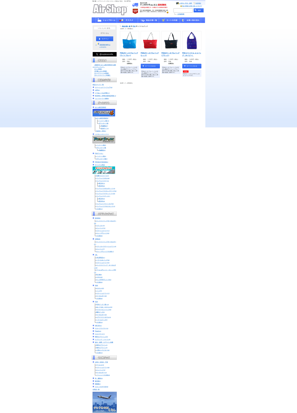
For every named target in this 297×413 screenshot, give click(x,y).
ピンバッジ (100, 228)
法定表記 (198, 3)
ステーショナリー (103, 230)
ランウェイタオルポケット (105, 188)
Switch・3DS (101, 131)
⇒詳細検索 (180, 14)
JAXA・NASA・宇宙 (101, 362)
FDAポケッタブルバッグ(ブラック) (170, 54)
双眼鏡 (98, 384)
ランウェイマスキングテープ (106, 191)
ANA (96, 285)
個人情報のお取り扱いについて (192, 6)
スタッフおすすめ (101, 386)
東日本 (102, 183)
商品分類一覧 (126, 26)
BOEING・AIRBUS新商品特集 (105, 96)
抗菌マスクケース (102, 176)
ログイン (105, 38)
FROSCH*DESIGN (101, 162)
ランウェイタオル (103, 178)
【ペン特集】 (98, 69)
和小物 (99, 274)
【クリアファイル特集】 (101, 73)
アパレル (100, 365)
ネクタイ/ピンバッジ (103, 309)
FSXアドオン (99, 153)
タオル (99, 277)
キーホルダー (101, 296)
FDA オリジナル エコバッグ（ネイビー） (191, 54)
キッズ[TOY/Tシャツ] (103, 280)
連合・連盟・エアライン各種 (104, 342)
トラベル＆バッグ (103, 260)
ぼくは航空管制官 (100, 107)
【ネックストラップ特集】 (102, 75)
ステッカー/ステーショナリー (106, 246)
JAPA (97, 90)
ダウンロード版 (103, 123)
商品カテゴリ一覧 (98, 84)
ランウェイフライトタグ (105, 204)
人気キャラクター (103, 350)
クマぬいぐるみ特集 (102, 93)
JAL (96, 255)
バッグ (99, 291)
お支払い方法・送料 (185, 3)
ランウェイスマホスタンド (105, 206)
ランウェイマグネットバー (105, 193)
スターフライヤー (101, 328)
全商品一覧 (96, 389)
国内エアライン (101, 345)
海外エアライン (101, 347)
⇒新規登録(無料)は (102, 46)
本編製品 (104, 126)
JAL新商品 (100, 257)
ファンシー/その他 (103, 375)
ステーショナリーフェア (103, 87)
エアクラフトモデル (103, 317)
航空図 (98, 381)
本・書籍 (99, 378)
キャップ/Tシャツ (102, 233)
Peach (98, 331)
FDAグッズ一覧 (102, 304)
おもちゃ (100, 288)
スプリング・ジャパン (102, 339)
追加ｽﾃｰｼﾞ (105, 128)
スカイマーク (100, 334)
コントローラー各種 (102, 98)
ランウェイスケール (102, 181)
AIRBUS (97, 239)
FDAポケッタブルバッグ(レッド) (150, 54)
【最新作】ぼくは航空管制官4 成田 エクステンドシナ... (104, 66)
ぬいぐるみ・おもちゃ (104, 307)
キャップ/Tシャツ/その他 (105, 251)
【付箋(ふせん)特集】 (100, 71)
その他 (99, 209)
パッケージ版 (104, 121)
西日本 (102, 186)
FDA (96, 302)
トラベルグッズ (101, 320)
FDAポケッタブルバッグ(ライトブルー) (129, 54)
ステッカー (100, 225)
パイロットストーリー (102, 134)
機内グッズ (100, 312)
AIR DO (98, 325)
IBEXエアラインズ (101, 337)
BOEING (97, 218)
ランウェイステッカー (103, 196)
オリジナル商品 (100, 165)
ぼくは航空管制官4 (102, 118)
